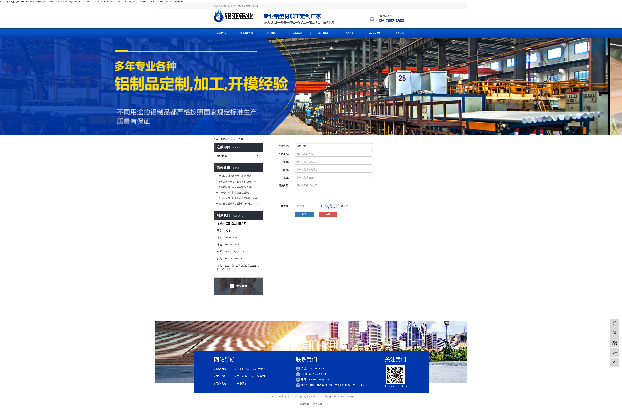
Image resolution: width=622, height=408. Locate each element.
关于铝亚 (323, 33)
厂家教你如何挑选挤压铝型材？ (234, 192)
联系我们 (400, 33)
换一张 (344, 206)
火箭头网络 (316, 404)
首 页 (233, 139)
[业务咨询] (614, 323)
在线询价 (222, 155)
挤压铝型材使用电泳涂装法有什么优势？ (239, 198)
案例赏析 (298, 33)
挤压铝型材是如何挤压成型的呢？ (236, 176)
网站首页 (221, 33)
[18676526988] (614, 333)
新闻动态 (374, 33)
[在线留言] (614, 352)
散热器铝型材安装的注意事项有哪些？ (238, 182)
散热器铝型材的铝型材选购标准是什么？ (239, 203)
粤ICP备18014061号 (343, 396)
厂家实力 (349, 33)
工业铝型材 (246, 33)
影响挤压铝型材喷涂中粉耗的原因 (236, 187)
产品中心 (272, 33)
